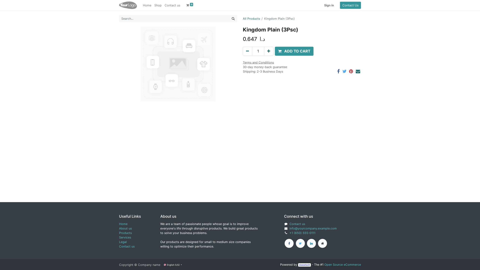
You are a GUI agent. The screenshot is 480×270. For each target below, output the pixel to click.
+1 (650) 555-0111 (302, 233)
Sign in (329, 5)
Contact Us (350, 5)
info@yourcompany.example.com (313, 228)
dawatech (304, 264)
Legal (123, 242)
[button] (294, 51)
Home (123, 224)
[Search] (233, 18)
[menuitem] (147, 5)
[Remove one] (247, 51)
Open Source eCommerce (342, 264)
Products (125, 233)
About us (125, 228)
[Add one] (268, 51)
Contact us (127, 246)
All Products (251, 18)
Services (125, 237)
